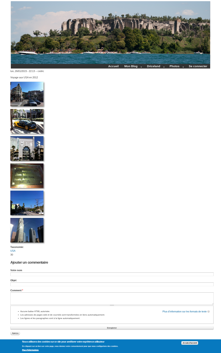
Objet (13, 280)
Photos (173, 67)
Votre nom (16, 270)
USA (12, 251)
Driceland (152, 67)
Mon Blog (129, 67)
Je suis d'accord (190, 343)
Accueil (113, 66)
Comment (16, 290)
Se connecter (198, 66)
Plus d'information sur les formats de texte (185, 311)
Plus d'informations (30, 350)
